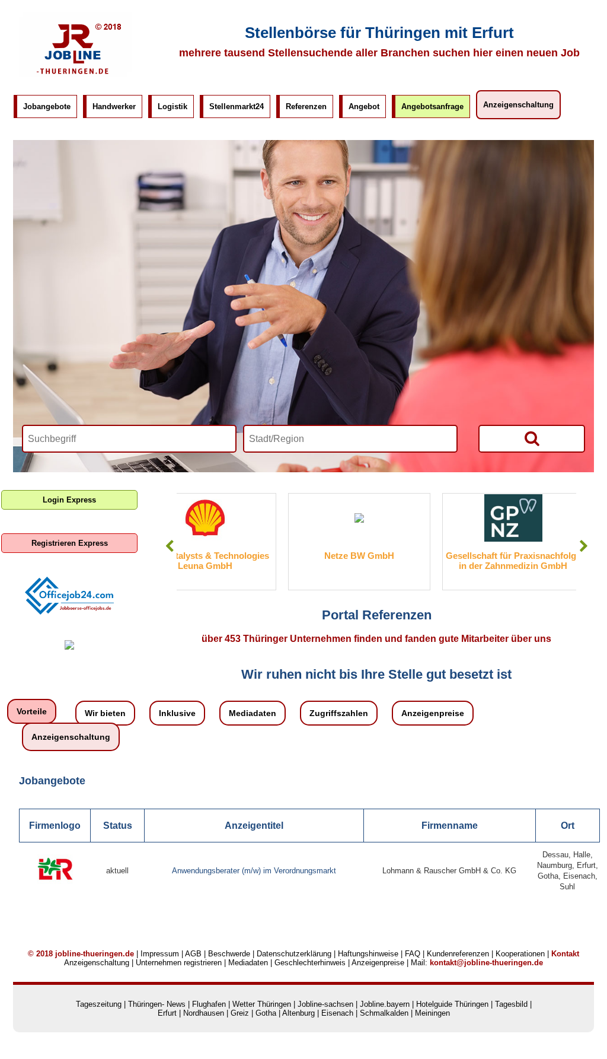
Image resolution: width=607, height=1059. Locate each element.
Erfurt (167, 1013)
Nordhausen (203, 1013)
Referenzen (306, 106)
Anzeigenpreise (432, 713)
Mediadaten (252, 713)
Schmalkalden (384, 1013)
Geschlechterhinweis (310, 962)
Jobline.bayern (385, 1004)
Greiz (240, 1013)
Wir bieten (105, 713)
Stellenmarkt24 (236, 106)
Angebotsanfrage (432, 106)
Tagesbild (511, 1004)
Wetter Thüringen (261, 1004)
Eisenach (337, 1013)
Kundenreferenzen (458, 953)
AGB (193, 953)
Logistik (172, 106)
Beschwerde (229, 953)
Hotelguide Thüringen (452, 1004)
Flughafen (209, 1004)
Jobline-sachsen (325, 1004)
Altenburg (298, 1013)
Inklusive (177, 713)
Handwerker (114, 106)
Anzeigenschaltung (518, 104)
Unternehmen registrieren (179, 962)
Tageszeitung (99, 1004)
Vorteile (32, 711)
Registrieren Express (69, 543)
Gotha (265, 1013)
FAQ (412, 953)
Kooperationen (520, 953)
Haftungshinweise (368, 953)
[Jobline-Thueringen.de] (75, 73)
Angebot (364, 106)
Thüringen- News (157, 1004)
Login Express (69, 499)
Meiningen (432, 1013)
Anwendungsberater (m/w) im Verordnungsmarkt (254, 870)
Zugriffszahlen (338, 713)
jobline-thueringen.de (94, 953)
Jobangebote (47, 106)
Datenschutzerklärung (294, 953)
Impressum (159, 953)
